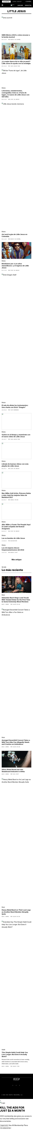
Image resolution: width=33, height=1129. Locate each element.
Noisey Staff (14, 552)
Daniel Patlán (14, 499)
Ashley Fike (16, 1066)
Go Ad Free (6, 1)
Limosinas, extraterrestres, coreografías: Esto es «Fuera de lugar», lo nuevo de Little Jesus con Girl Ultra (15, 94)
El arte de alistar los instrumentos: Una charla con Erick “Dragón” (15, 406)
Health (3, 1049)
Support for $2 (4, 1125)
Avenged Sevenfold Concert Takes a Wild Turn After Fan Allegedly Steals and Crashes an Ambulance (16, 742)
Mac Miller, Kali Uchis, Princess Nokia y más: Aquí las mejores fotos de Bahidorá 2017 (16, 495)
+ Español (28, 1)
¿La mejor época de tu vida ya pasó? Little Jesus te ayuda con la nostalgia (16, 62)
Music (3, 594)
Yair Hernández (14, 410)
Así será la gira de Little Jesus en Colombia (14, 235)
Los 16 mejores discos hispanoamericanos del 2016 (13, 549)
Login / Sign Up (16, 1)
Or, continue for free (5, 1128)
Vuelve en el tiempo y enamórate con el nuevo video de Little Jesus (16, 436)
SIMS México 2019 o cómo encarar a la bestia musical (16, 36)
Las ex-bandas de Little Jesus (13, 538)
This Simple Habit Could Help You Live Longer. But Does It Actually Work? (15, 1054)
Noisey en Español (15, 39)
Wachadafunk (13, 540)
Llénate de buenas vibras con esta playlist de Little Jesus (15, 465)
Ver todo (4, 567)
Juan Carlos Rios (15, 66)
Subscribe (20, 5)
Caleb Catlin (16, 604)
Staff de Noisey (14, 99)
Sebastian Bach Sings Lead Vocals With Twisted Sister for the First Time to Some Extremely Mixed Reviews (16, 600)
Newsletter (28, 5)
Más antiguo (16, 559)
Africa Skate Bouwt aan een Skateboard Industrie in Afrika (13, 770)
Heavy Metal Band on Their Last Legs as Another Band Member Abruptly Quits (16, 912)
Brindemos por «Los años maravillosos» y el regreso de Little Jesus (15, 266)
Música (4, 87)
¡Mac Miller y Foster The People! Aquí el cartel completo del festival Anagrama (16, 527)
